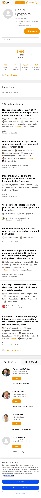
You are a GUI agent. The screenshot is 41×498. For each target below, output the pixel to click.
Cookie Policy (9, 476)
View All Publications (13, 350)
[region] (20, 478)
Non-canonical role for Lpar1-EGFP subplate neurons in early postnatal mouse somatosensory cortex (20, 112)
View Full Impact (11, 75)
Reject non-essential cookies (20, 487)
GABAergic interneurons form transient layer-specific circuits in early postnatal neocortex (19, 287)
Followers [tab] (10, 361)
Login (20, 3)
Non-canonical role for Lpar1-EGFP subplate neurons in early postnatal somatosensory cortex (20, 144)
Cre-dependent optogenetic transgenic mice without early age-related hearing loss (20, 207)
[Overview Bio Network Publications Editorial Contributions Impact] (20, 39)
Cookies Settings (20, 493)
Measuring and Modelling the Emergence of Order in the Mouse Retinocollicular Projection (18, 178)
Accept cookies (20, 481)
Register (31, 3)
